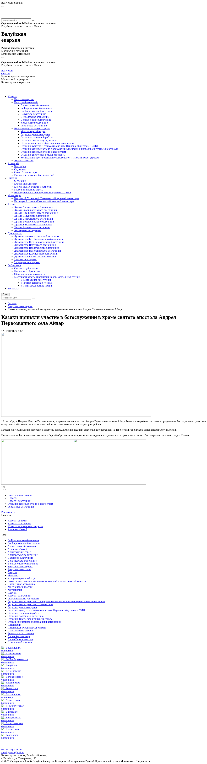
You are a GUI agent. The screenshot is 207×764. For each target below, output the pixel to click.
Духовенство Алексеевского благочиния (36, 236)
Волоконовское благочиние (36, 119)
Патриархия (14, 624)
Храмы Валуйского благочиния (31, 215)
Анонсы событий (23, 160)
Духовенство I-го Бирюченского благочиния (38, 239)
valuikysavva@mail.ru (12, 752)
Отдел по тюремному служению (38, 140)
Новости (12, 96)
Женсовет (13, 575)
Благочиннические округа (28, 189)
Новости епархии (24, 99)
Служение (20, 169)
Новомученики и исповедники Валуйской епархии (42, 192)
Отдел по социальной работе (37, 137)
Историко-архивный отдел (22, 578)
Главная (12, 303)
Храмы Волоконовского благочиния (34, 221)
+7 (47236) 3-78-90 (11, 749)
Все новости (8, 512)
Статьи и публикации (26, 268)
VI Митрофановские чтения (36, 282)
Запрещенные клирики (27, 262)
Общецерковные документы (29, 274)
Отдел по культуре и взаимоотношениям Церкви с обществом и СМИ (59, 146)
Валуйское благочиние (33, 114)
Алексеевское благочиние (35, 105)
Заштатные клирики (25, 259)
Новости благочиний (26, 102)
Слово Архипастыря (25, 172)
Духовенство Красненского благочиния (36, 253)
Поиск (5, 294)
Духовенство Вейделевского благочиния (36, 247)
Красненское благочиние (34, 122)
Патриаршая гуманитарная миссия (27, 627)
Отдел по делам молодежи (35, 134)
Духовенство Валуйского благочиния (35, 245)
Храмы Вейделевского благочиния (33, 218)
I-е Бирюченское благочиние (36, 108)
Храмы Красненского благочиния (33, 224)
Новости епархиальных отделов (32, 128)
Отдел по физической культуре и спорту (43, 154)
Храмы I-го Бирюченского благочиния (35, 210)
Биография (20, 166)
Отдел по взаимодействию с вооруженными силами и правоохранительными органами (69, 148)
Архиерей (13, 163)
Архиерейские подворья (27, 230)
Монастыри (14, 195)
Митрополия (15, 589)
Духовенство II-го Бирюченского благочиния (39, 242)
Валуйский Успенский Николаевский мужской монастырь (46, 198)
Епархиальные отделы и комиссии (33, 186)
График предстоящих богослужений (34, 175)
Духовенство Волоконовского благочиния (37, 250)
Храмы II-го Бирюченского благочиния (36, 212)
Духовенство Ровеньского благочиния (35, 256)
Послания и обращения (27, 271)
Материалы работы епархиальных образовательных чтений (47, 277)
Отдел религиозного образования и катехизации (47, 143)
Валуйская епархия (7, 72)
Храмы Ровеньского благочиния (32, 227)
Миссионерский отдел (33, 131)
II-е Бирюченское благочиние (37, 111)
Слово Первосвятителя (20, 639)
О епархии (20, 180)
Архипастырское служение (23, 554)
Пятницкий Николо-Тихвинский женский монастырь (44, 201)
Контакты (13, 288)
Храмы (12, 204)
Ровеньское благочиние (34, 125)
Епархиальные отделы (20, 306)
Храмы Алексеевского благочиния (33, 207)
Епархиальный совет (25, 183)
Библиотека (14, 265)
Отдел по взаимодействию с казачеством (43, 151)
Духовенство (15, 233)
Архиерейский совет (19, 552)
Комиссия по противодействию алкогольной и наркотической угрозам (60, 157)
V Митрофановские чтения (36, 279)
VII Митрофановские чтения (36, 285)
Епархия (12, 178)
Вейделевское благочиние (35, 116)
